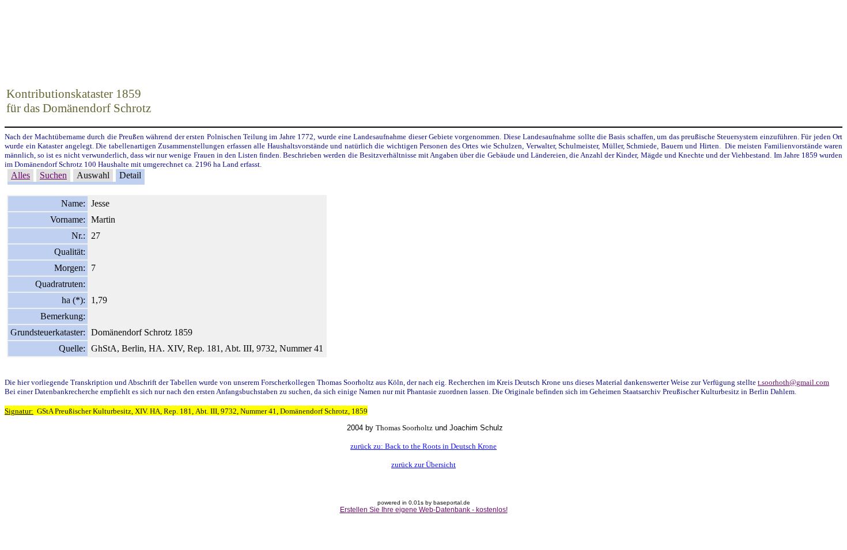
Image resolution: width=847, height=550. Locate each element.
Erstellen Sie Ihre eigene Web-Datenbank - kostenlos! (424, 510)
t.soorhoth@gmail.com (793, 382)
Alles (20, 175)
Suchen (53, 175)
